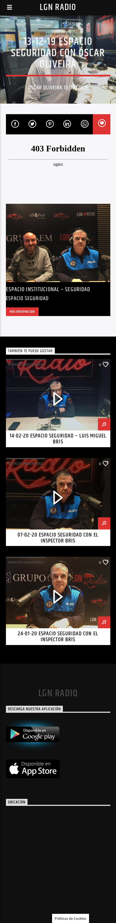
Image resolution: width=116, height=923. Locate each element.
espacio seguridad (58, 33)
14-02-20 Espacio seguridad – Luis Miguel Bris (58, 439)
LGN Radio (58, 7)
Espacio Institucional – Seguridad (48, 289)
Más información (22, 311)
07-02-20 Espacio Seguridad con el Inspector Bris (58, 538)
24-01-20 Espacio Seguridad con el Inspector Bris (58, 636)
